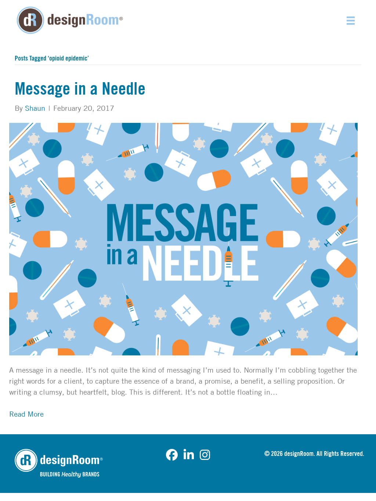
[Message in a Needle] (183, 238)
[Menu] (350, 20)
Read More (26, 413)
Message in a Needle (80, 89)
